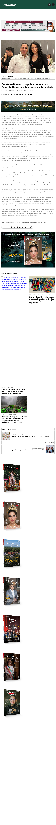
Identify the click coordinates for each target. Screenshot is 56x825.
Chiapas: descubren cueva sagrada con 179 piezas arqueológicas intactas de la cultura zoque (13, 391)
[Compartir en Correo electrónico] (25, 94)
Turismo (3, 414)
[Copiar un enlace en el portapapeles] (31, 94)
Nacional (34, 448)
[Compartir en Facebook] (11, 94)
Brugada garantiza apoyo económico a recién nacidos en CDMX (25, 450)
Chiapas (16, 90)
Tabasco (14, 435)
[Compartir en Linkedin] (22, 94)
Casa (2, 76)
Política (9, 76)
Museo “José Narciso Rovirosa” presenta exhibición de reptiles (30, 437)
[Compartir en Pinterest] (20, 94)
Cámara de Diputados (8, 222)
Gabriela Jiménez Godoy (39, 222)
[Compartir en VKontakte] (28, 94)
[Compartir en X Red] (14, 94)
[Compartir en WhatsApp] (17, 94)
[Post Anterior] (6, 436)
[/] (49, 4)
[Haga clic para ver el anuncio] (28, 106)
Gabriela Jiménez (26, 222)
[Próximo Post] (50, 449)
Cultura (3, 387)
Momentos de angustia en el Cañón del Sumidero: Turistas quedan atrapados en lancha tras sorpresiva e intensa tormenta (14, 420)
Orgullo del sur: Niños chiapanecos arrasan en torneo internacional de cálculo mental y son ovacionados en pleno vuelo (41, 300)
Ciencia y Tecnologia (35, 295)
